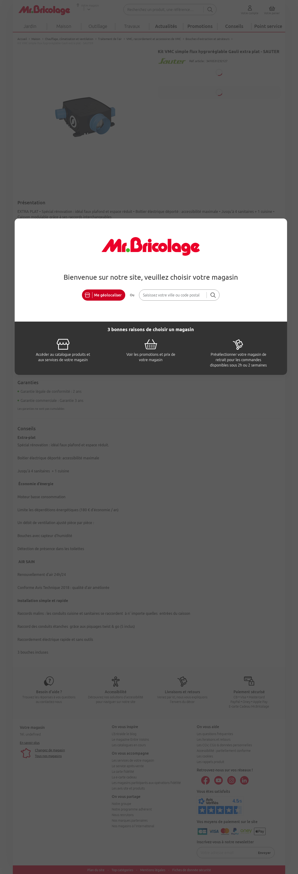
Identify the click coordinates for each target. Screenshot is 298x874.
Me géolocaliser (108, 295)
